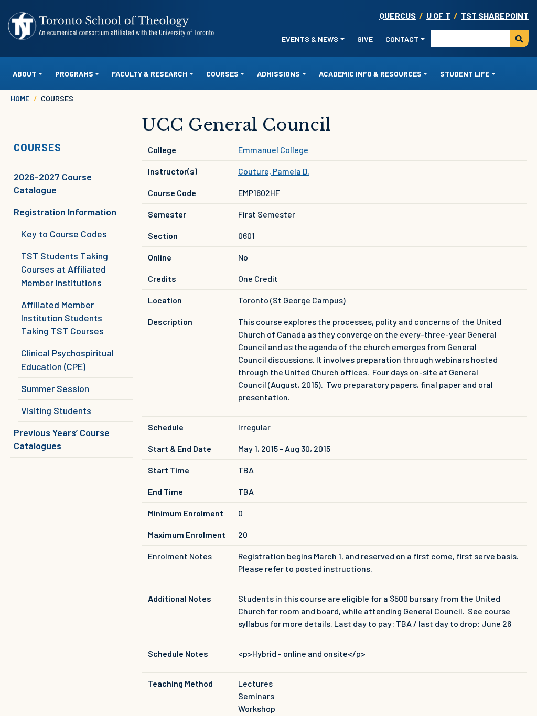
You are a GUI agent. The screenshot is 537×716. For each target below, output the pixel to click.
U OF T (438, 15)
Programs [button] (74, 73)
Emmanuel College (273, 150)
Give (365, 39)
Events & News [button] (310, 39)
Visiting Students (56, 410)
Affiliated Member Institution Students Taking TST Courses (62, 318)
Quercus (397, 15)
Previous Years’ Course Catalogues (62, 439)
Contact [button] (401, 39)
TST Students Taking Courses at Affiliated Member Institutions (64, 269)
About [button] (24, 73)
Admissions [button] (278, 73)
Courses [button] (222, 73)
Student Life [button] (464, 73)
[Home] (111, 26)
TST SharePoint (495, 15)
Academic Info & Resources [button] (370, 73)
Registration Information (65, 212)
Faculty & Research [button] (149, 73)
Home (19, 98)
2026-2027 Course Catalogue (53, 183)
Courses (37, 147)
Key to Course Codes (64, 234)
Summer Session (55, 388)
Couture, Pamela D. (273, 171)
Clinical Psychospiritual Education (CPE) (67, 359)
